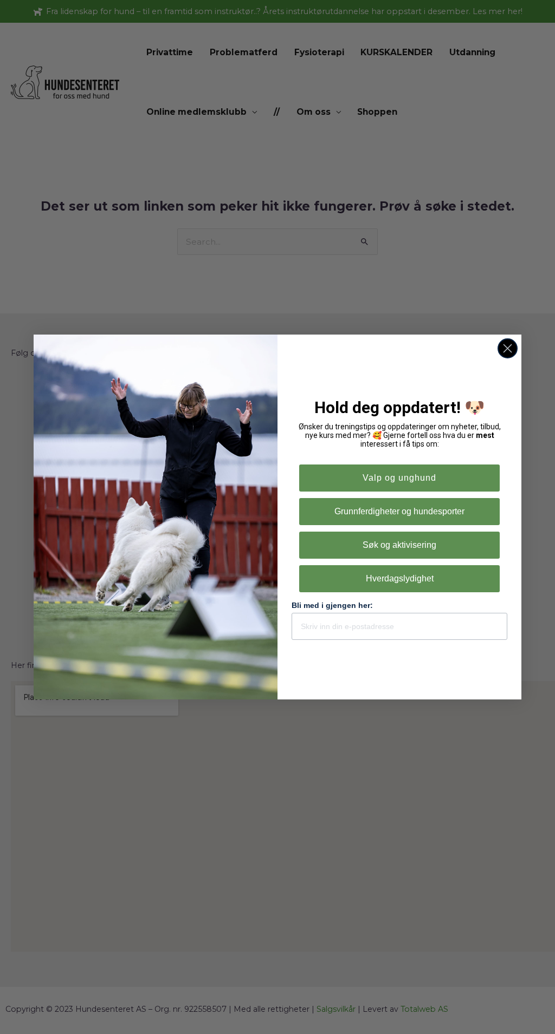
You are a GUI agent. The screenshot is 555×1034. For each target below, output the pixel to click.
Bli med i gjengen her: (332, 605)
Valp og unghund (399, 477)
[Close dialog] (507, 348)
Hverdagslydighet (400, 578)
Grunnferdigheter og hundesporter (399, 511)
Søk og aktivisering (399, 544)
